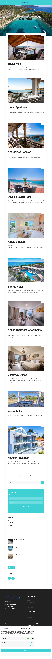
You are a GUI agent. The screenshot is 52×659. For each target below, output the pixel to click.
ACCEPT (26, 650)
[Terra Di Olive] (26, 399)
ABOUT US (29, 600)
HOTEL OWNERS (31, 602)
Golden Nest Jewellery (19, 539)
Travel (9, 530)
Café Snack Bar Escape (19, 554)
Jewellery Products (12, 522)
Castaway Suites (17, 374)
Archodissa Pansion (19, 151)
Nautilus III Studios (18, 457)
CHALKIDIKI (29, 617)
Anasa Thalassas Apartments (25, 329)
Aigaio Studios (16, 241)
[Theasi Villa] (26, 47)
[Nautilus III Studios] (26, 440)
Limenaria (11, 567)
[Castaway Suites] (26, 358)
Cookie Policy (25, 657)
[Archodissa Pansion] (26, 135)
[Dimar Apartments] (26, 90)
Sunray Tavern (17, 547)
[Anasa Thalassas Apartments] (26, 313)
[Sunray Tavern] (10, 548)
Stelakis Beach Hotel (19, 196)
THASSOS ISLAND (31, 614)
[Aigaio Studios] (26, 225)
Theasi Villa (14, 63)
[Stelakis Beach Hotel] (26, 180)
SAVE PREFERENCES (26, 654)
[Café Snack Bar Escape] (10, 556)
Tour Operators (30, 607)
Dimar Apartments (18, 107)
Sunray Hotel (15, 286)
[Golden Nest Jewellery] (10, 541)
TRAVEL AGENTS (31, 605)
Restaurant (10, 525)
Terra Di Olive (15, 411)
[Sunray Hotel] (26, 270)
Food (9, 520)
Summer (9, 527)
